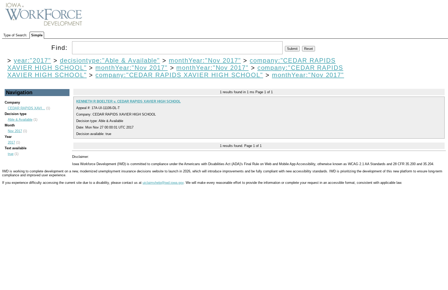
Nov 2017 (15, 131)
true (10, 154)
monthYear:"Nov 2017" (205, 60)
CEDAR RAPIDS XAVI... (26, 108)
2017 (11, 142)
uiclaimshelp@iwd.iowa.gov (163, 183)
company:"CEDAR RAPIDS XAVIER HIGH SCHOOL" (179, 74)
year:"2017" (32, 60)
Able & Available (20, 120)
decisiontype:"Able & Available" (110, 60)
